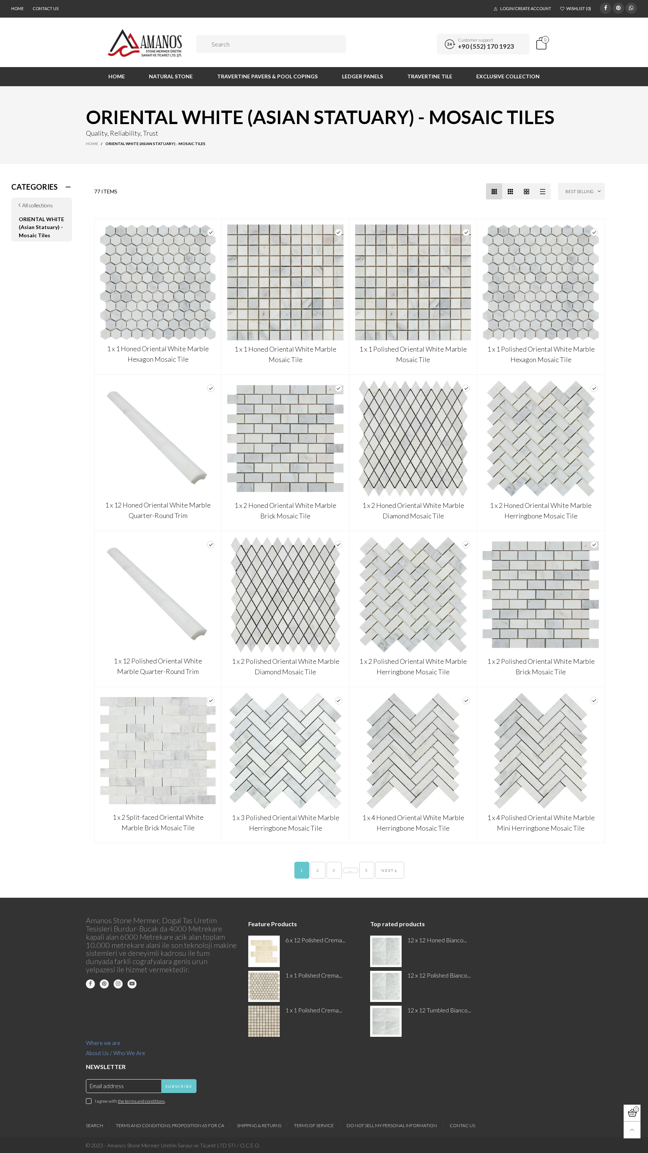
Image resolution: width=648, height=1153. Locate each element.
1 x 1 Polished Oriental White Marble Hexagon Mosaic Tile (541, 354)
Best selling (580, 191)
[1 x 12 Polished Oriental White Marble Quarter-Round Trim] (158, 595)
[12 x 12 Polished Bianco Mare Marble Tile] (385, 986)
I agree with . (130, 1101)
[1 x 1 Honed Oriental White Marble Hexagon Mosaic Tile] (158, 282)
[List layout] (542, 191)
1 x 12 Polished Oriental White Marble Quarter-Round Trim (158, 666)
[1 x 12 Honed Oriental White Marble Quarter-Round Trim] (158, 438)
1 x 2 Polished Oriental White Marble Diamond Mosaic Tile (285, 666)
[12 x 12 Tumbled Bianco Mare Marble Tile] (385, 1021)
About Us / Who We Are (115, 1053)
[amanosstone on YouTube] (132, 983)
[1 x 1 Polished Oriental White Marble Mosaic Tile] (413, 283)
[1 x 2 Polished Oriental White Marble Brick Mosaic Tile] (541, 595)
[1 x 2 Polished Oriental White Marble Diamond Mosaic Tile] (285, 595)
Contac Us (462, 1125)
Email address (107, 1086)
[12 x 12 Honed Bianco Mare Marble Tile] (385, 951)
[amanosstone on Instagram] (118, 983)
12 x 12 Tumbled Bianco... (439, 1010)
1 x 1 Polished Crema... (313, 975)
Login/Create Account (525, 8)
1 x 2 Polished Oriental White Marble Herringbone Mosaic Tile (413, 666)
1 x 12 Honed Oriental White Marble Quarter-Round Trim (158, 510)
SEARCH (94, 1125)
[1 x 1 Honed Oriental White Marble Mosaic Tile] (285, 283)
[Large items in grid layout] (510, 191)
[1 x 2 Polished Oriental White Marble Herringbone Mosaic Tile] (413, 595)
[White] (210, 232)
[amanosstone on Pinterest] (104, 983)
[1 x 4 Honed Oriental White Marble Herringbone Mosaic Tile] (413, 751)
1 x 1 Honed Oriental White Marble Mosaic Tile (285, 354)
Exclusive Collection (508, 76)
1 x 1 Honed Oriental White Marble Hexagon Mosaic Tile (158, 353)
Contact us (45, 8)
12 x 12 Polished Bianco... (439, 975)
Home (17, 8)
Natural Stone (171, 76)
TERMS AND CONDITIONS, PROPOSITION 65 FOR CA (170, 1125)
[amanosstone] (145, 43)
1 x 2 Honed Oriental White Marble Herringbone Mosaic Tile (541, 510)
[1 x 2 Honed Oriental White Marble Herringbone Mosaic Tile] (541, 438)
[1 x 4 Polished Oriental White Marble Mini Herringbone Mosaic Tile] (541, 751)
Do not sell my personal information (391, 1125)
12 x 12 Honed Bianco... (437, 939)
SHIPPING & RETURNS (259, 1125)
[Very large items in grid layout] (526, 191)
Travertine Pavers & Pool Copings (267, 76)
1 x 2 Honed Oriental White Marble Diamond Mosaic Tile (413, 510)
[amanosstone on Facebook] (90, 983)
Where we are (103, 1042)
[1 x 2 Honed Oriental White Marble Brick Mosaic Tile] (285, 438)
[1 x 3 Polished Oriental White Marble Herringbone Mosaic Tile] (285, 751)
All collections (37, 205)
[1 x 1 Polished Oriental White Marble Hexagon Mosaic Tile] (541, 283)
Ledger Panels (362, 76)
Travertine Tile (429, 76)
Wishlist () (578, 8)
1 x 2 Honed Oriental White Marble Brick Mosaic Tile (285, 510)
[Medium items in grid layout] (494, 191)
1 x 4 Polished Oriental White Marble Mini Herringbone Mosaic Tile (541, 822)
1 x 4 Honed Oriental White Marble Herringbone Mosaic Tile (413, 822)
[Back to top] (632, 1130)
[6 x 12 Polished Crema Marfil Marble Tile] (263, 951)
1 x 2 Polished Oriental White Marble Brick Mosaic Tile (541, 666)
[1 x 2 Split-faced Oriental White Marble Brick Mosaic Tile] (158, 751)
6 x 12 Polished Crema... (315, 939)
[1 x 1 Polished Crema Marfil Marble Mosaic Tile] (263, 1021)
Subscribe (178, 1086)
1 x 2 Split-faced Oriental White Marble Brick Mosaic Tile (158, 822)
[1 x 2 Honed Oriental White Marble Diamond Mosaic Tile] (413, 438)
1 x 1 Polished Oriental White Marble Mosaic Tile (413, 354)
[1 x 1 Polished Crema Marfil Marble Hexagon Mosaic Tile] (263, 986)
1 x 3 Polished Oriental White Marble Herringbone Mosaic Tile (285, 822)
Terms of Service (314, 1125)
